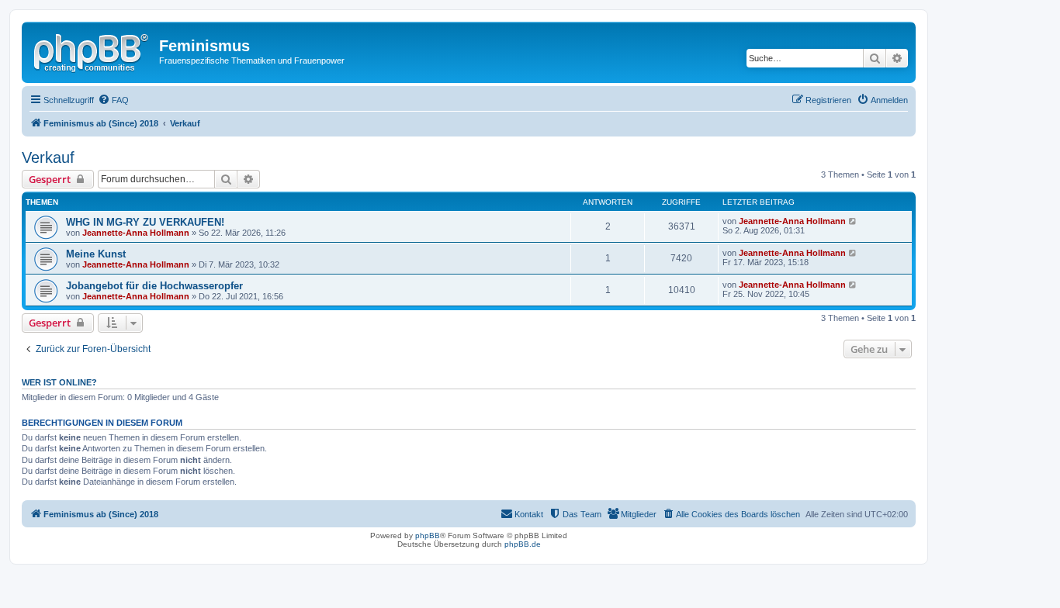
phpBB (427, 535)
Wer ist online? (59, 382)
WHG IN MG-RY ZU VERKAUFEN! (145, 222)
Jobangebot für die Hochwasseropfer (154, 286)
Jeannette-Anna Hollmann (135, 232)
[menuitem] (113, 100)
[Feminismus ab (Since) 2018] (92, 50)
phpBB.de (522, 544)
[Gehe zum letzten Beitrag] (853, 221)
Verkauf (48, 157)
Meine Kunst (96, 254)
